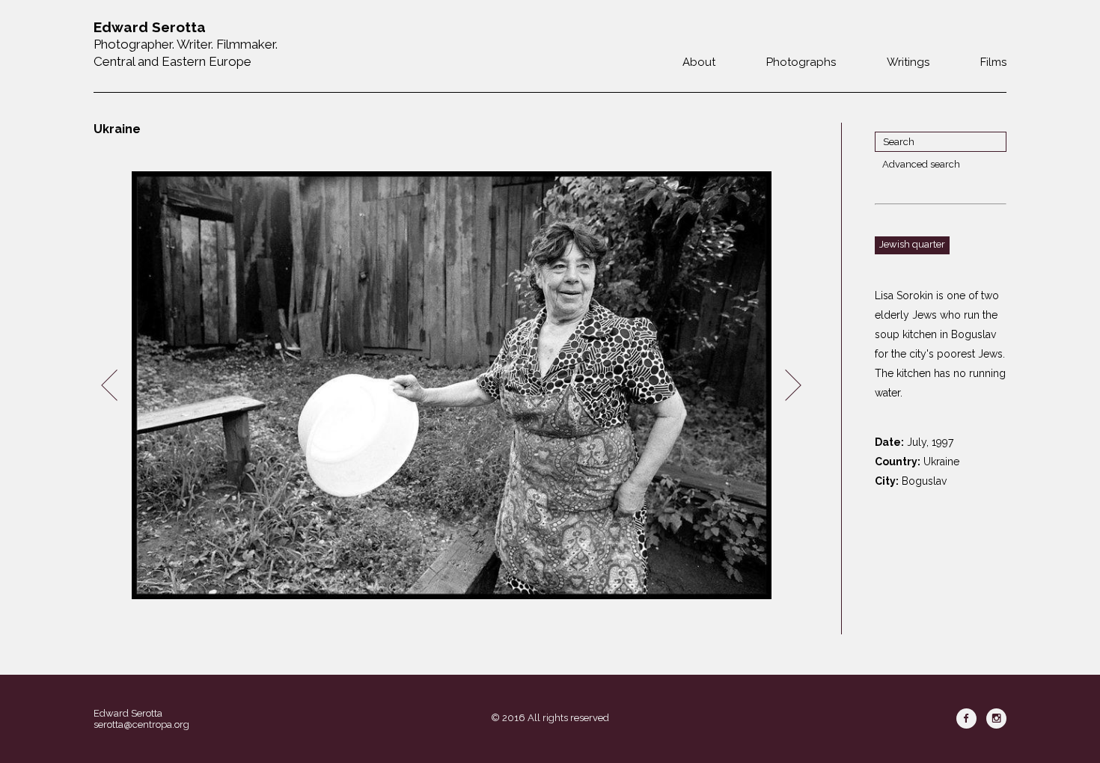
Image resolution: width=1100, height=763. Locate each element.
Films (993, 62)
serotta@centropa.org (141, 724)
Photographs (801, 62)
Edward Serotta (128, 713)
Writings (908, 62)
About (698, 62)
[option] (451, 385)
